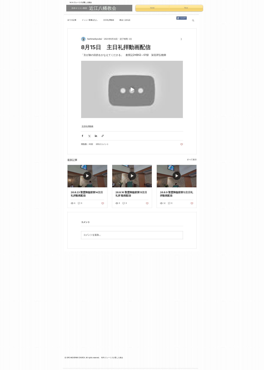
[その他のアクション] (181, 39)
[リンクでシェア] (102, 136)
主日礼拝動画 (108, 20)
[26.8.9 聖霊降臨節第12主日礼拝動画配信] (176, 176)
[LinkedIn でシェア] (96, 136)
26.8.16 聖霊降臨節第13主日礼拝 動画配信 (131, 194)
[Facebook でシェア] (82, 136)
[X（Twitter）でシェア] (89, 136)
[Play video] (132, 89)
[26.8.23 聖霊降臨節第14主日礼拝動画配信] (87, 176)
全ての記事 (71, 20)
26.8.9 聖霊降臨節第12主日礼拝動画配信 (176, 194)
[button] (193, 20)
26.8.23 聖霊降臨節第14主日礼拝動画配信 (87, 194)
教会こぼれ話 (124, 20)
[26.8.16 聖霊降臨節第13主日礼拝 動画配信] (132, 176)
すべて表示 (192, 160)
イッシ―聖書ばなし (90, 20)
